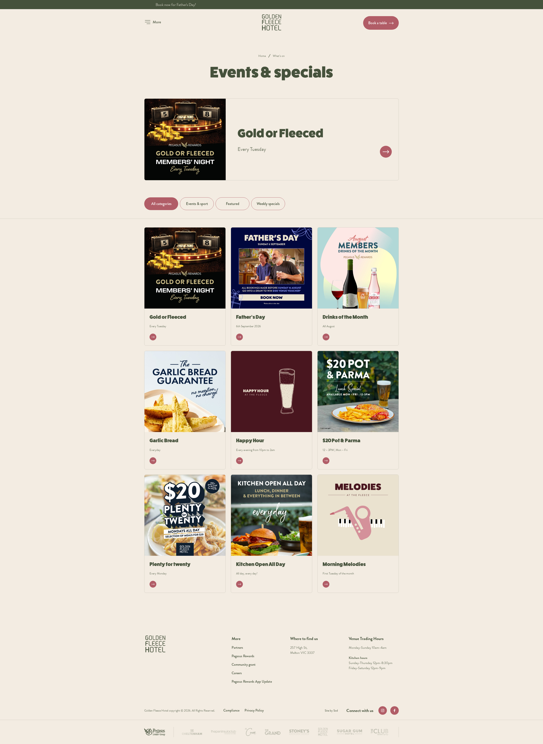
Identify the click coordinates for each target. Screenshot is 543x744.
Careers (237, 673)
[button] (152, 22)
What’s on (279, 56)
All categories (161, 203)
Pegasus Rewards (243, 656)
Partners (237, 647)
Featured (232, 203)
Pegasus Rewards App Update (252, 681)
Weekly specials (268, 203)
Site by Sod (331, 710)
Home (262, 56)
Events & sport (197, 203)
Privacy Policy (254, 710)
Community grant (244, 664)
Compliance (231, 710)
